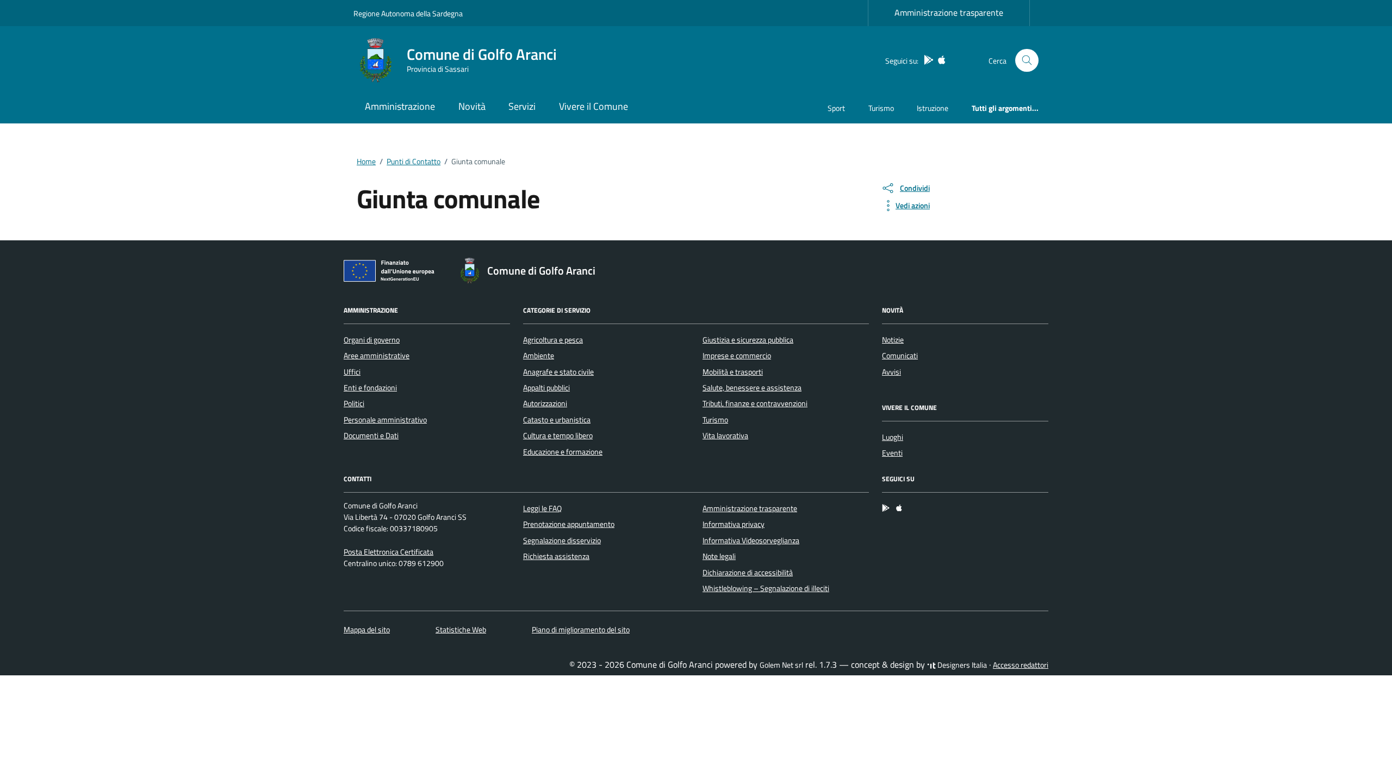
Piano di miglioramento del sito (581, 630)
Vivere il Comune (593, 106)
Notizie (893, 340)
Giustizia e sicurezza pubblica (748, 340)
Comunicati (900, 356)
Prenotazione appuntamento (568, 524)
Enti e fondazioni (370, 388)
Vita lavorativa (725, 436)
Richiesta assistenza (556, 556)
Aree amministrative (376, 356)
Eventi (892, 453)
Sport (836, 108)
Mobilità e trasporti (733, 372)
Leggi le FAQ (542, 508)
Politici (354, 403)
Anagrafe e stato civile (558, 372)
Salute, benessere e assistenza (752, 388)
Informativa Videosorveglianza (751, 540)
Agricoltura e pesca (553, 340)
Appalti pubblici (546, 388)
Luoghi (892, 437)
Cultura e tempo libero (558, 436)
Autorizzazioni (545, 403)
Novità (472, 106)
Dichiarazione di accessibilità (748, 573)
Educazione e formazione (562, 452)
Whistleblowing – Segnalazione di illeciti (766, 588)
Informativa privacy (734, 524)
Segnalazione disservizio (562, 540)
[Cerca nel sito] (1027, 60)
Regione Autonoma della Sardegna (408, 13)
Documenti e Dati (371, 436)
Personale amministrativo (385, 420)
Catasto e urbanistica (557, 420)
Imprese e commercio (737, 356)
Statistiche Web (461, 630)
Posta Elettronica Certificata (388, 552)
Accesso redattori (1020, 665)
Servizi (522, 106)
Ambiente (538, 356)
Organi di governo (372, 340)
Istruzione (932, 108)
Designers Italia (961, 665)
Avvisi (891, 372)
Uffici (352, 372)
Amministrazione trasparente (948, 12)
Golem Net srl (781, 665)
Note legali (719, 556)
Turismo (881, 108)
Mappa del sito (367, 630)
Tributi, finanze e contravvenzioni (755, 403)
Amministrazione (400, 106)
